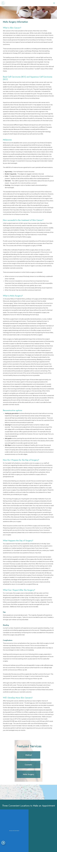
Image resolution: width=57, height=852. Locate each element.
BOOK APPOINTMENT (14, 830)
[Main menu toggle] (54, 3)
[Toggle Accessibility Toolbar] (3, 843)
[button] (28, 755)
